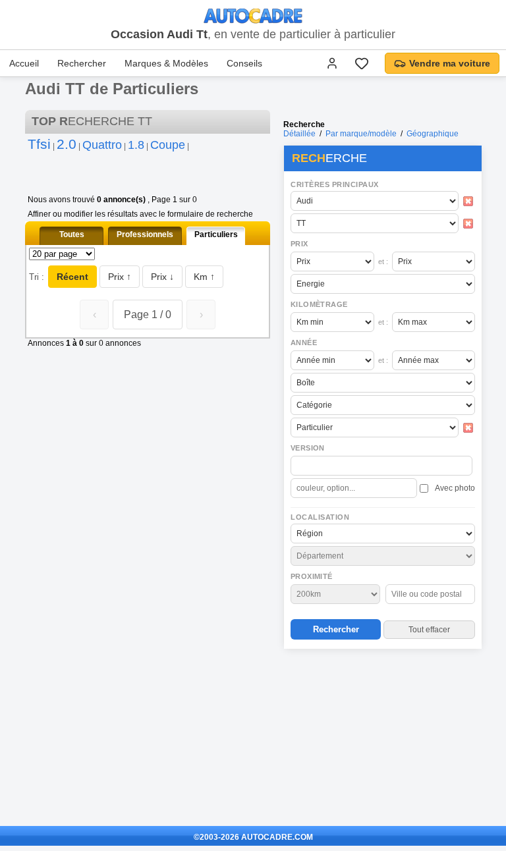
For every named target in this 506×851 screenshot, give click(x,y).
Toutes (71, 234)
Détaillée (299, 133)
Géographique (433, 133)
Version (308, 448)
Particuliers (216, 234)
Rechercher (81, 63)
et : (383, 261)
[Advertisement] (382, 738)
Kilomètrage (319, 304)
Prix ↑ (119, 276)
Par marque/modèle (361, 133)
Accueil (24, 63)
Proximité (312, 576)
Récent (72, 276)
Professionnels (145, 234)
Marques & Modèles (166, 63)
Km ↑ (204, 276)
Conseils (244, 63)
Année (304, 342)
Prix (299, 244)
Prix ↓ (162, 276)
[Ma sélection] (361, 63)
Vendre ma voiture (449, 63)
